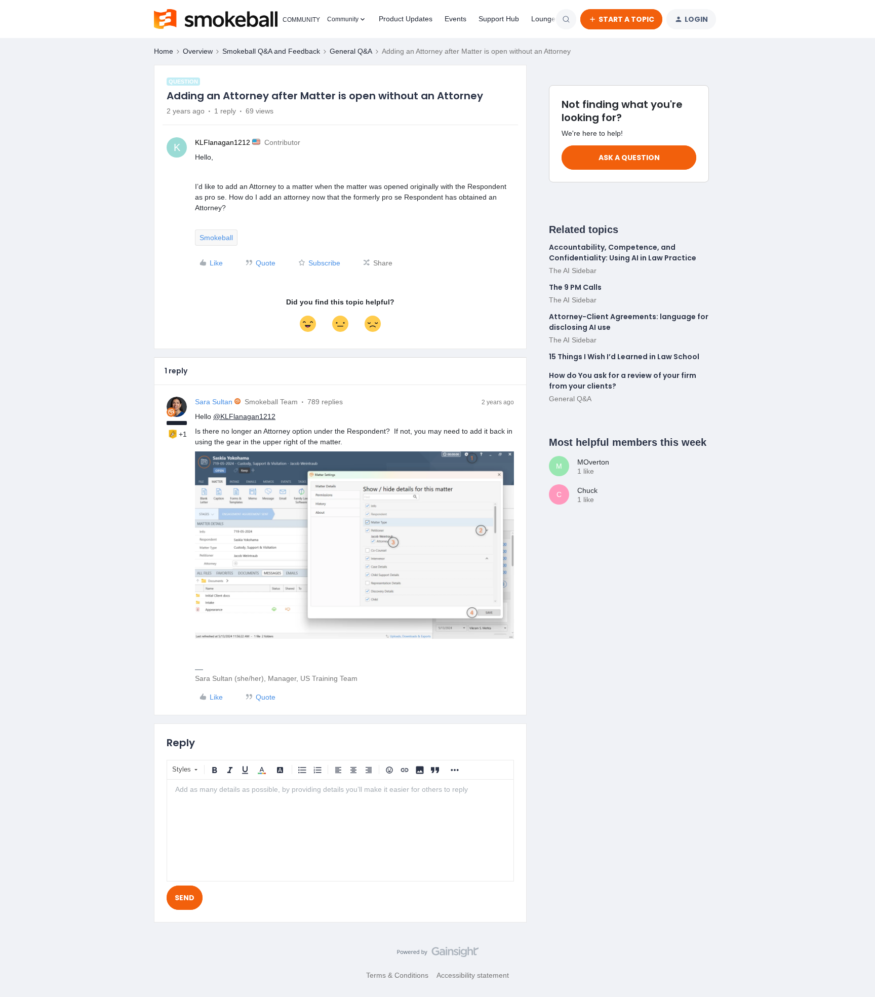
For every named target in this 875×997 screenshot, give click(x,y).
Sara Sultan (213, 402)
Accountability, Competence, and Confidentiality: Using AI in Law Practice (622, 252)
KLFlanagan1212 (222, 142)
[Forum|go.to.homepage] (234, 19)
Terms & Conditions (397, 975)
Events (455, 19)
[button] (621, 19)
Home (163, 51)
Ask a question (629, 157)
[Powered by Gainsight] (438, 954)
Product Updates (405, 19)
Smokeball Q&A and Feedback (271, 51)
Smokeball (216, 238)
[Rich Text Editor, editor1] (340, 830)
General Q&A (351, 51)
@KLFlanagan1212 (244, 416)
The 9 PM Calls (575, 287)
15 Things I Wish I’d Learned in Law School (624, 357)
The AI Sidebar (572, 270)
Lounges (545, 19)
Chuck (587, 490)
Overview (198, 51)
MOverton (593, 462)
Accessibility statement (472, 975)
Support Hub (499, 19)
